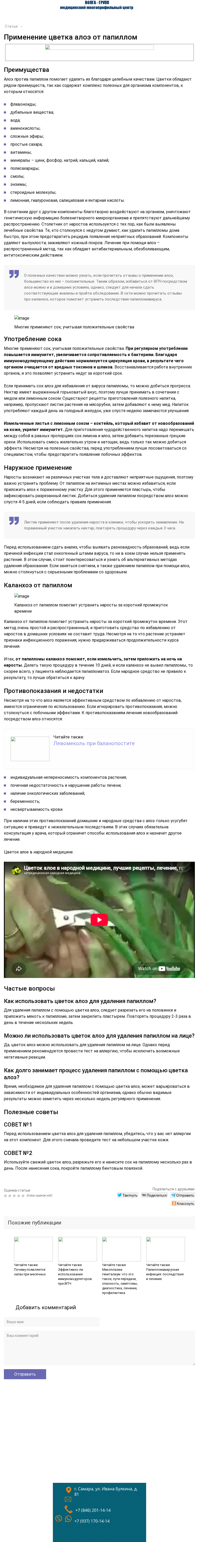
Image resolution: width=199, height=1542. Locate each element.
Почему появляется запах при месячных (30, 1272)
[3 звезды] (15, 1195)
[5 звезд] (24, 1195)
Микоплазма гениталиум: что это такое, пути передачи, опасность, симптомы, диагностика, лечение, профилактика (120, 1281)
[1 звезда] (6, 1195)
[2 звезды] (10, 1195)
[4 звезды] (19, 1195)
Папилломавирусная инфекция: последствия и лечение (165, 1274)
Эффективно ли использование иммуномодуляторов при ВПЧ (75, 1276)
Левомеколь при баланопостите (94, 743)
